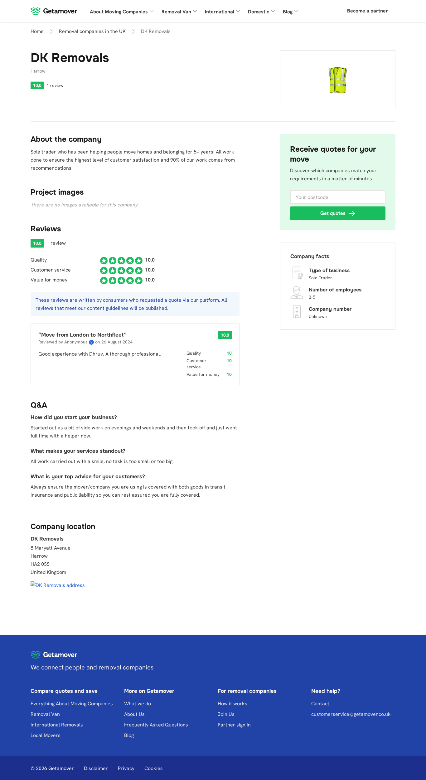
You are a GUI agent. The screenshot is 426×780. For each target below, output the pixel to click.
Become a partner (367, 10)
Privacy (126, 768)
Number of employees (335, 289)
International (219, 11)
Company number (330, 309)
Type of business (329, 270)
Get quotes (333, 213)
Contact (320, 703)
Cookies (153, 768)
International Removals (57, 724)
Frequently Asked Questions (156, 724)
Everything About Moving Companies (72, 703)
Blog (288, 11)
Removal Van (176, 11)
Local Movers (46, 735)
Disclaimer (96, 768)
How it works (232, 703)
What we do (137, 703)
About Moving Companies (119, 11)
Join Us (226, 714)
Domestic (258, 11)
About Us (134, 714)
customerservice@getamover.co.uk (351, 714)
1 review (54, 85)
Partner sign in (234, 724)
